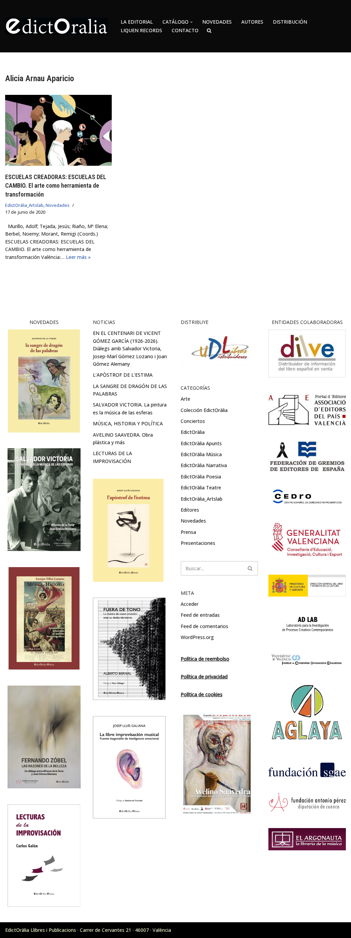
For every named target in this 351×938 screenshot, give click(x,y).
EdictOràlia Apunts (201, 443)
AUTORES (252, 21)
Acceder (189, 604)
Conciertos (193, 421)
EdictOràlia (193, 432)
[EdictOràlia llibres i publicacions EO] (56, 26)
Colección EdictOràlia (204, 410)
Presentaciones (198, 543)
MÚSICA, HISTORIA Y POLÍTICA (128, 423)
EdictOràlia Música (201, 454)
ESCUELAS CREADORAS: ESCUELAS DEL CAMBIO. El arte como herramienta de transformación (55, 185)
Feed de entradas (200, 615)
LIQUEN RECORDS (141, 30)
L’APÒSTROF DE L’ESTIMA (123, 375)
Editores (190, 509)
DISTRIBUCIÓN (290, 21)
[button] (191, 22)
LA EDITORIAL (137, 21)
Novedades (58, 205)
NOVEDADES (217, 21)
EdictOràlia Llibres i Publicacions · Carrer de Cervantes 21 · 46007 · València (88, 930)
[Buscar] (250, 568)
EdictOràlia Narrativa (204, 465)
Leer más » (78, 257)
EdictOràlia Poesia (201, 476)
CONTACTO (185, 30)
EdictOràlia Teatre (201, 487)
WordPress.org (197, 637)
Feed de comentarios (204, 626)
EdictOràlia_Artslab (24, 205)
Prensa (188, 532)
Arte (185, 399)
